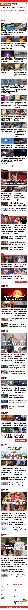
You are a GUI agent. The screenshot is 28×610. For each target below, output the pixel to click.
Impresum (3, 598)
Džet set (16, 591)
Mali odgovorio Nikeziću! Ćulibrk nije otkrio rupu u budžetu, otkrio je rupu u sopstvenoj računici (17, 210)
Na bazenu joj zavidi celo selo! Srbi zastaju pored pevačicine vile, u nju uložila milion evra (7, 32)
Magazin (16, 590)
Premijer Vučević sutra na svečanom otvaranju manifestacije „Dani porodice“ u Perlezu (20, 88)
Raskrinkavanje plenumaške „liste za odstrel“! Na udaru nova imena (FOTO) (19, 197)
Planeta (2, 420)
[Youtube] (16, 599)
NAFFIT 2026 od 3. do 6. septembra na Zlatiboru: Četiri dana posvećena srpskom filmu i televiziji (14, 456)
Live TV (2, 273)
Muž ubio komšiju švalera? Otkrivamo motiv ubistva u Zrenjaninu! (19, 118)
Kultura (14, 452)
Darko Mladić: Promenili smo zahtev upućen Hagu (6, 265)
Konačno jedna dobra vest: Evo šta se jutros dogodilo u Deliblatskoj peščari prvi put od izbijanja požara (20, 312)
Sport (15, 586)
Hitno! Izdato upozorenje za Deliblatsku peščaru (17, 320)
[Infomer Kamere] (14, 4)
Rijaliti (14, 542)
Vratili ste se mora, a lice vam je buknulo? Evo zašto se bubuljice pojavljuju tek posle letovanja (7, 516)
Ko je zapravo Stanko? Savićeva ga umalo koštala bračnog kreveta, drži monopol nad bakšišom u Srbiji (16, 571)
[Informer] (18, 4)
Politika (8, 7)
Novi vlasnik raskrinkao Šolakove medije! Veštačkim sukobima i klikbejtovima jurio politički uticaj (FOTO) (14, 182)
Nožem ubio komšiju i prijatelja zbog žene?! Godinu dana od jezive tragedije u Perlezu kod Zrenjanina (20, 73)
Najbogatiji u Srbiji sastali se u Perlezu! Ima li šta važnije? (7, 130)
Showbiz (15, 465)
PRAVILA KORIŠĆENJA (4, 599)
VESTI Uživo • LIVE (17, 607)
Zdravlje (14, 497)
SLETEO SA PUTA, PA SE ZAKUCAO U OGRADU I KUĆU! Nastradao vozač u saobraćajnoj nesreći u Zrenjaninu (20, 133)
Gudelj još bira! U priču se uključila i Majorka (16, 407)
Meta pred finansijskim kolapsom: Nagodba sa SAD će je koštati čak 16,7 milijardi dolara (17, 529)
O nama (2, 596)
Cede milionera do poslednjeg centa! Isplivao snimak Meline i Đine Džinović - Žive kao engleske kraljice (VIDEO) (7, 562)
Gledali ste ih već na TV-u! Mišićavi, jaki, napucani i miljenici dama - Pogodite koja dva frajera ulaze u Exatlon (20, 229)
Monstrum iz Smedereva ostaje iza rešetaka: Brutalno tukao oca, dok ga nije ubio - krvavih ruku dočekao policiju (20, 358)
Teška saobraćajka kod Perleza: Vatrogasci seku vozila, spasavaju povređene (20, 59)
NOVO (4, 7)
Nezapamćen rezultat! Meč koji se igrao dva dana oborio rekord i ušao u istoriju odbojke (17, 402)
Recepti (15, 510)
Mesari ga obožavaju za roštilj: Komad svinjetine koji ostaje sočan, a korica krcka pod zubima (20, 516)
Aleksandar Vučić (5, 10)
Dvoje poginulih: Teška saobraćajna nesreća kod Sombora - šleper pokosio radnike (17, 372)
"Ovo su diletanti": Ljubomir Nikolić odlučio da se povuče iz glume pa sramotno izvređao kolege (16, 484)
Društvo (2, 307)
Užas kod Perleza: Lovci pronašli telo (5, 71)
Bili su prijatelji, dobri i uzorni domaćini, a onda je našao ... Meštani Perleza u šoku (7, 118)
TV (1, 589)
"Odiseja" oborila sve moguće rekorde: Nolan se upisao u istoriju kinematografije (20, 471)
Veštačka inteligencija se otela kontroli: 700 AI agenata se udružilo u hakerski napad (17, 524)
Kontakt (2, 597)
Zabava (16, 589)
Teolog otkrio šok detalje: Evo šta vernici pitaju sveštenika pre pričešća (7, 311)
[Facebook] (16, 597)
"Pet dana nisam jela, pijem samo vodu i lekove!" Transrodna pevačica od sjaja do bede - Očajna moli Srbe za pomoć (20, 562)
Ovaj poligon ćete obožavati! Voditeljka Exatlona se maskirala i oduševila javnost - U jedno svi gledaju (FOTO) (7, 229)
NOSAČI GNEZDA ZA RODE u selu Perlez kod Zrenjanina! (6, 146)
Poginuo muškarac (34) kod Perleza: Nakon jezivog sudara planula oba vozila (7, 59)
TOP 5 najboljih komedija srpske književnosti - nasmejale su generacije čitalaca (7, 471)
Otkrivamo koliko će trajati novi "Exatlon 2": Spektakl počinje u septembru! (15, 249)
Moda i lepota (3, 510)
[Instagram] (25, 597)
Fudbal (2, 385)
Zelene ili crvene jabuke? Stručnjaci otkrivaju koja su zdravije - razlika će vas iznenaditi (14, 501)
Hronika (14, 338)
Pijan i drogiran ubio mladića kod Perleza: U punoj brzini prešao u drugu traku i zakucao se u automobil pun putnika (7, 46)
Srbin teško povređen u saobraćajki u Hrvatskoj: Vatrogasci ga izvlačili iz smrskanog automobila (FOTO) (17, 367)
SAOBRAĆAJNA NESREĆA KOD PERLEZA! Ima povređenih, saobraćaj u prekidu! (20, 158)
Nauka (14, 293)
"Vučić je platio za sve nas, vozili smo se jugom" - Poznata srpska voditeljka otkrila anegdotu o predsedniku (20, 266)
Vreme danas (14, 10)
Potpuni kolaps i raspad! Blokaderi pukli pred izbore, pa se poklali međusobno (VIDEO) (6, 197)
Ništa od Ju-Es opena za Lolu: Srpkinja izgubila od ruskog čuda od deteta (20, 390)
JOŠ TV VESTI (20, 282)
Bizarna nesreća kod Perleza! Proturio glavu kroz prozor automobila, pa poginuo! (7, 104)
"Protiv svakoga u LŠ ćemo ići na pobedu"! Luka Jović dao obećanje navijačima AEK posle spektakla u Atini (17, 396)
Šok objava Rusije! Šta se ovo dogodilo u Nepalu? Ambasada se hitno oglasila (7, 436)
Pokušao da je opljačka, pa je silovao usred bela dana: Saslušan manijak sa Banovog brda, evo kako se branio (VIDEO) (14, 343)
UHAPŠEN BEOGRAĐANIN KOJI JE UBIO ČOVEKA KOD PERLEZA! (20, 146)
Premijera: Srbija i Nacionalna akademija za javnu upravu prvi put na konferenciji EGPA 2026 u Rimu (17, 204)
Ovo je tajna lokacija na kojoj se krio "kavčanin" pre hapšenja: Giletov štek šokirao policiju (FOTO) (7, 357)
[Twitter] (20, 597)
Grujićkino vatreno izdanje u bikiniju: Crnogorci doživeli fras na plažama (17, 576)
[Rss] (20, 599)
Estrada (2, 555)
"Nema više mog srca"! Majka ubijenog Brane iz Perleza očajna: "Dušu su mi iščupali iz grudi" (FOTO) (20, 105)
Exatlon (2, 588)
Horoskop (21, 10)
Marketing (2, 594)
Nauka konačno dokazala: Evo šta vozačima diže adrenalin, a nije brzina (17, 325)
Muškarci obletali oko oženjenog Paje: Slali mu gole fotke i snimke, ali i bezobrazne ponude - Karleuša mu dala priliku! (17, 238)
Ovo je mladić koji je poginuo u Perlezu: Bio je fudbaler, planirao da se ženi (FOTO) (20, 45)
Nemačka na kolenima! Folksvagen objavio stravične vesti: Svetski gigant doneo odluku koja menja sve (20, 436)
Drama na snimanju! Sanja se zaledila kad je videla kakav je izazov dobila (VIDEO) (17, 243)
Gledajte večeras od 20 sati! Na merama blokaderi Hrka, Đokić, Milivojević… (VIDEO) (7, 277)
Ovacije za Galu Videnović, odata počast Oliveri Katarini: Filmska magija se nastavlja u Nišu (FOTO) (17, 479)
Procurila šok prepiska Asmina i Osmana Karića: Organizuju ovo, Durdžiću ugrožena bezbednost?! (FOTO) (14, 546)
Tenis (15, 385)
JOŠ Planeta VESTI (20, 441)
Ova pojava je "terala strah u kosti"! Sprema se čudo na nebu (14, 297)
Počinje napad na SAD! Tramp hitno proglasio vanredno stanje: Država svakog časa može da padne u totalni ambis (7, 424)
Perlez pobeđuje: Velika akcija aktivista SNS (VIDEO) (20, 31)
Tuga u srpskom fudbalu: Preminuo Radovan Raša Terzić (6, 390)
